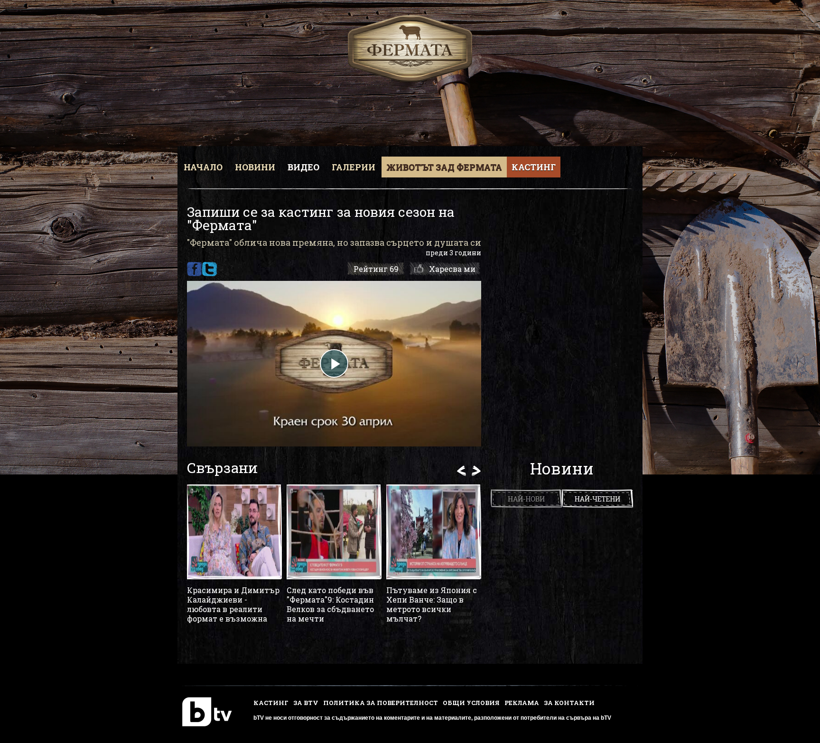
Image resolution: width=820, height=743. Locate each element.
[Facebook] (194, 269)
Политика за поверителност (380, 702)
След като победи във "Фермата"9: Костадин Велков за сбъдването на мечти (330, 604)
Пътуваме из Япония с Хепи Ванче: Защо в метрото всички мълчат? (431, 604)
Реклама (521, 702)
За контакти (569, 702)
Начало (203, 167)
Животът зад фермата (444, 167)
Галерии (353, 167)
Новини (255, 167)
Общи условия (471, 702)
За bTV (305, 702)
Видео (303, 167)
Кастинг (534, 167)
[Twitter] (209, 269)
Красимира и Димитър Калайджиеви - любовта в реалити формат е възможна (233, 604)
